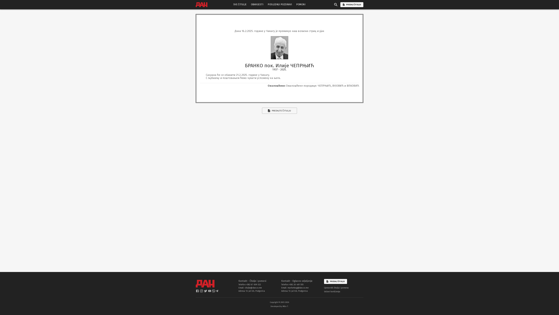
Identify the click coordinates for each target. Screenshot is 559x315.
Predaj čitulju (337, 281)
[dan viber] (213, 291)
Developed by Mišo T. (280, 306)
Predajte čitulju (281, 110)
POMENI (300, 4)
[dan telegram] (217, 291)
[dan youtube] (210, 291)
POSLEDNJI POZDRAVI (280, 4)
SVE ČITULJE (240, 4)
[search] (335, 4)
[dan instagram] (202, 291)
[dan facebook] (198, 291)
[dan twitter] (206, 291)
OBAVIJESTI (257, 4)
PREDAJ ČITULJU (353, 5)
